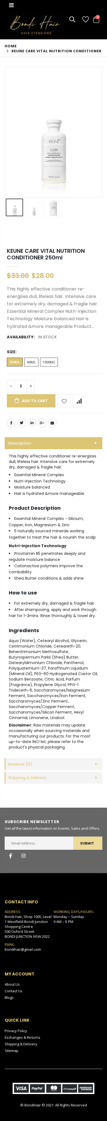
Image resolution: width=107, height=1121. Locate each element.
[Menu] (11, 5)
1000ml (49, 362)
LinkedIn (31, 422)
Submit (87, 843)
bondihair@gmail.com (23, 949)
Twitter (21, 422)
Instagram (23, 855)
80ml (31, 362)
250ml (14, 362)
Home (11, 45)
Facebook (11, 422)
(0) (20, 764)
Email (52, 422)
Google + (42, 422)
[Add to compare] (79, 400)
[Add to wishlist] (64, 400)
